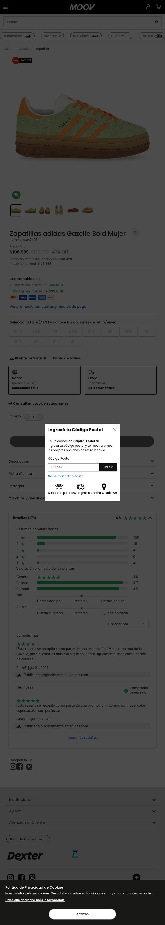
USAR (108, 467)
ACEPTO (82, 914)
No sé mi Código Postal (66, 476)
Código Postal (59, 458)
